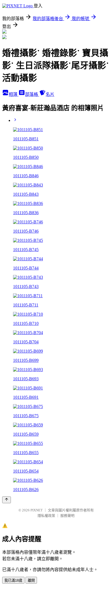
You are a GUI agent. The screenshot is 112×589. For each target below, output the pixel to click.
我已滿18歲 (13, 580)
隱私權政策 (46, 516)
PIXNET (36, 510)
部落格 (32, 94)
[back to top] (6, 499)
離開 (31, 580)
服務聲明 (67, 516)
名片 (50, 94)
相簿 (13, 94)
